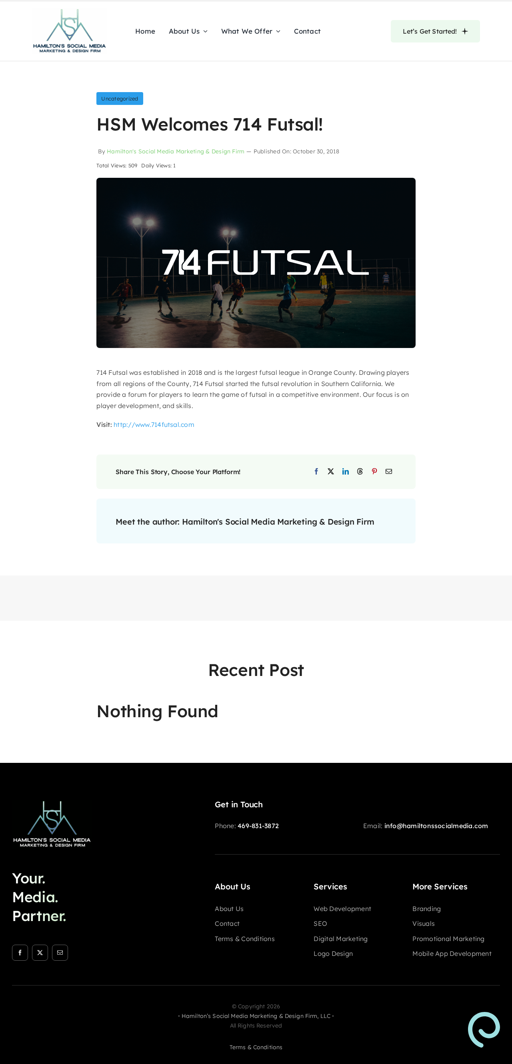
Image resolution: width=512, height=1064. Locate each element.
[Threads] (360, 471)
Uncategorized (119, 98)
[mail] (60, 953)
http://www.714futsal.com (154, 424)
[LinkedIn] (345, 471)
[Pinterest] (374, 471)
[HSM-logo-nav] (69, 11)
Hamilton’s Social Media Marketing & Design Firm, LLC (256, 1016)
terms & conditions (256, 1047)
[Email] (389, 471)
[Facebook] (316, 471)
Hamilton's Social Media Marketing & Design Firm (175, 151)
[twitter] (40, 953)
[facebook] (20, 953)
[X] (331, 471)
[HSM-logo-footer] (52, 803)
